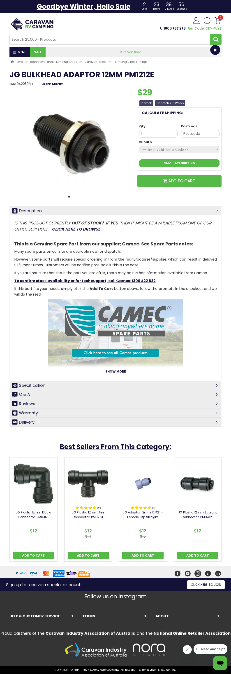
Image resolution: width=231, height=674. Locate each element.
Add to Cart (33, 555)
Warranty (28, 413)
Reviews (27, 403)
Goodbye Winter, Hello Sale (83, 6)
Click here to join (206, 584)
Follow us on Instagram (115, 596)
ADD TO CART (181, 181)
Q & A (24, 394)
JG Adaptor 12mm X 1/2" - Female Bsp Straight (143, 514)
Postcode (189, 126)
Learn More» (52, 84)
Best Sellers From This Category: (115, 447)
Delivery (27, 422)
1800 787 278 (175, 28)
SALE (38, 52)
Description (30, 211)
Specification (32, 385)
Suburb (145, 142)
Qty (142, 126)
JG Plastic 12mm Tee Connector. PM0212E (88, 514)
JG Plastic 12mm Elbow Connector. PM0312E (33, 514)
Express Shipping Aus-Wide (134, 52)
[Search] (216, 39)
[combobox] (109, 39)
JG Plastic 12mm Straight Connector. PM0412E (197, 514)
